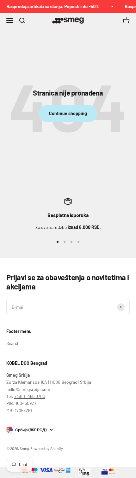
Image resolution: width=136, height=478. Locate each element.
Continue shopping (68, 113)
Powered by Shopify (46, 448)
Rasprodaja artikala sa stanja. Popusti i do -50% (51, 6)
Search (13, 343)
